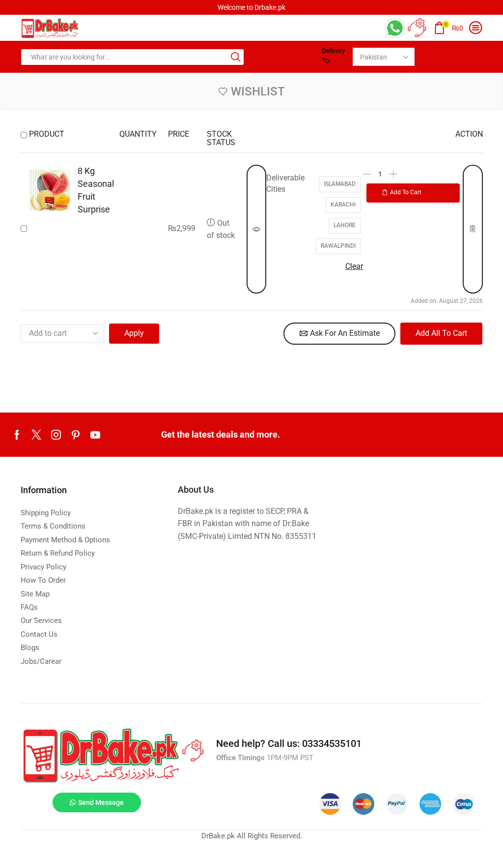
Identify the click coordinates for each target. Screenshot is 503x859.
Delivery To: (333, 55)
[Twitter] (36, 435)
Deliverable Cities (285, 183)
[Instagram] (56, 435)
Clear (354, 266)
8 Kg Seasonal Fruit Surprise (96, 190)
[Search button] (236, 57)
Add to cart (405, 192)
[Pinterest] (76, 435)
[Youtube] (95, 435)
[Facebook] (17, 435)
